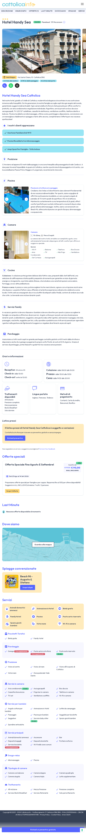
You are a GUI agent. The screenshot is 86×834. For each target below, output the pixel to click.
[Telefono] (4, 85)
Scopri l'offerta (12, 491)
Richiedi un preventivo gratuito (43, 830)
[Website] (17, 85)
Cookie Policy (56, 815)
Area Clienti (66, 815)
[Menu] (82, 4)
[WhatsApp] (11, 85)
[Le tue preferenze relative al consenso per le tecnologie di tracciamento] (82, 830)
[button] (26, 199)
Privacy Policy (45, 815)
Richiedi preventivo (15, 438)
